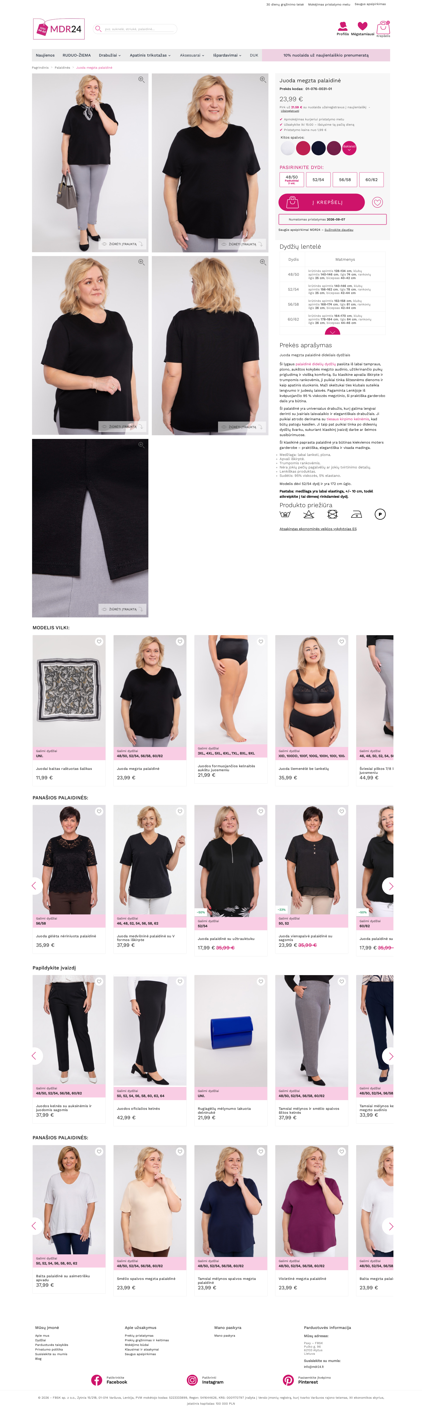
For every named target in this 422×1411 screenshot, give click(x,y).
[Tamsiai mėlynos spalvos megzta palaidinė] (318, 148)
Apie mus (42, 1335)
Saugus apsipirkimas (370, 4)
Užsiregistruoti (290, 110)
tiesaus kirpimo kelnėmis (348, 419)
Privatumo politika (49, 1349)
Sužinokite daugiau (339, 229)
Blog (38, 1358)
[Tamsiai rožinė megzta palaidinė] (303, 148)
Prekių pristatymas (139, 1335)
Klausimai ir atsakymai (142, 1349)
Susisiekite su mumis (51, 1354)
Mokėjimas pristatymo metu (329, 4)
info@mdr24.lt (314, 1367)
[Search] (98, 29)
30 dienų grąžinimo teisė (285, 4)
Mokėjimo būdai (137, 1345)
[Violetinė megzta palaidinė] (334, 148)
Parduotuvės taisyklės (51, 1345)
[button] (34, 886)
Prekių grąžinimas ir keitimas (147, 1340)
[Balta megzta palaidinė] (288, 148)
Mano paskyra (224, 1335)
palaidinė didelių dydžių (316, 364)
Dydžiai (40, 1340)
